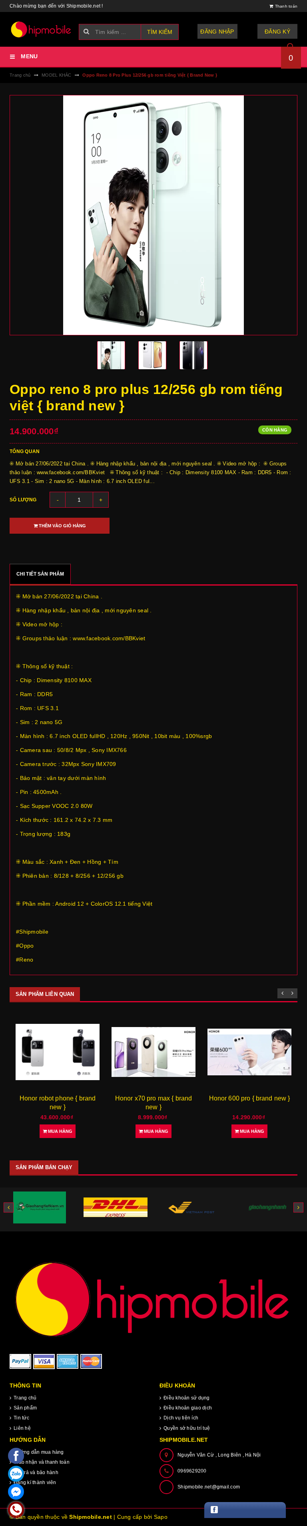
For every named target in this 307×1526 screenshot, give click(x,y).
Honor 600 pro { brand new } (249, 1098)
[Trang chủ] (41, 29)
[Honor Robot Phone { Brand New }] (58, 1052)
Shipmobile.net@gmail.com (208, 1487)
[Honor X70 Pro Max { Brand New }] (153, 1052)
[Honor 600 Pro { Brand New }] (249, 1052)
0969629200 (192, 1471)
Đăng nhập (217, 31)
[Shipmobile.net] (153, 1298)
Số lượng (23, 500)
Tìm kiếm (159, 32)
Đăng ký (277, 31)
